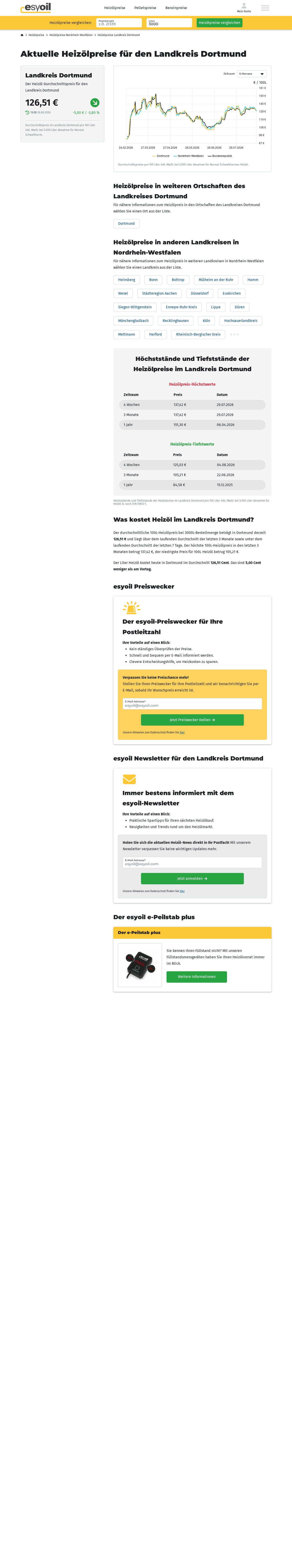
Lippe (216, 307)
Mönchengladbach (133, 321)
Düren (240, 307)
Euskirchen (232, 293)
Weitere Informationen (197, 976)
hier (182, 732)
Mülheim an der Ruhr (216, 280)
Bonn (153, 280)
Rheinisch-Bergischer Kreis (198, 334)
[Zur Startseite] (36, 8)
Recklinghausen (176, 321)
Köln (206, 321)
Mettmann (126, 334)
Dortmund (126, 223)
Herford (155, 334)
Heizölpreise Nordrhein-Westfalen (71, 35)
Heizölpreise (114, 8)
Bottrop (178, 280)
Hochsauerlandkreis (240, 321)
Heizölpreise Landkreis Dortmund (119, 35)
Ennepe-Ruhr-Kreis (181, 307)
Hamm (253, 280)
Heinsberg (126, 280)
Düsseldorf (200, 293)
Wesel (123, 293)
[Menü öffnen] (265, 8)
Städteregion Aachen (159, 293)
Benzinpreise (176, 8)
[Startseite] (22, 35)
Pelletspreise (145, 8)
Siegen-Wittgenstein (135, 307)
